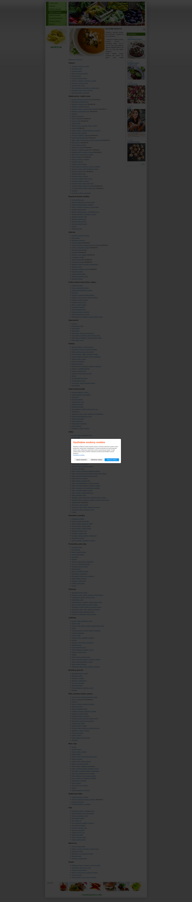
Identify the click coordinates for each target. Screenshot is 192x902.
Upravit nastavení (81, 459)
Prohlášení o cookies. (79, 455)
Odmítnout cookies (96, 459)
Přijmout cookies (112, 459)
